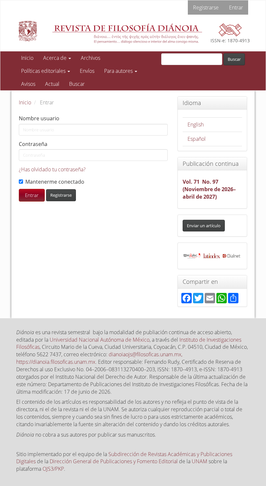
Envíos (87, 70)
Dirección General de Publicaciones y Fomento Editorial (114, 461)
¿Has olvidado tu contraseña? (52, 169)
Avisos (28, 83)
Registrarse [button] (61, 195)
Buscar (77, 83)
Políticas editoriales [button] (44, 70)
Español (196, 138)
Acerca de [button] (55, 57)
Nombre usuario (39, 118)
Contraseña (33, 144)
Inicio (27, 57)
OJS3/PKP (53, 468)
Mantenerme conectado (54, 181)
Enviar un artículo (204, 226)
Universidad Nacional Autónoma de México (100, 339)
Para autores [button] (119, 70)
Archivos (90, 57)
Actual (52, 83)
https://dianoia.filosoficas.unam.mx (55, 361)
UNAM (199, 461)
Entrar (236, 7)
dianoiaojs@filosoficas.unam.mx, (145, 354)
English (195, 124)
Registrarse (206, 7)
